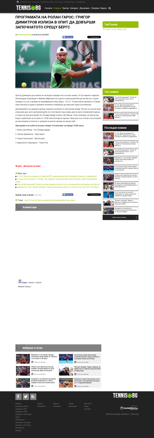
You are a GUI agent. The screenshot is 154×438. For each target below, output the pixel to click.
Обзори (18, 431)
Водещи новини (21, 406)
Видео (103, 8)
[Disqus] (58, 246)
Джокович (84, 8)
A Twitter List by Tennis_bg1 (115, 29)
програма (58, 200)
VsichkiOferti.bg (25, 2)
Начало (48, 8)
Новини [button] (57, 10)
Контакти (88, 404)
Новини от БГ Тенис (23, 425)
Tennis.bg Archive (24, 35)
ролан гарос (69, 200)
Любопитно (20, 420)
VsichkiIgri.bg (80, 2)
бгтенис (32, 200)
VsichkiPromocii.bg (47, 2)
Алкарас (74, 8)
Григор (65, 8)
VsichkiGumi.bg (69, 2)
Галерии (95, 8)
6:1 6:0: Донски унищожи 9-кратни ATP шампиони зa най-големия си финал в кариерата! (57, 176)
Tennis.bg (58, 2)
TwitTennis (111, 24)
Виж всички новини (119, 217)
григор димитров (45, 200)
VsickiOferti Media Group (18, 2)
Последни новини (115, 127)
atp (26, 200)
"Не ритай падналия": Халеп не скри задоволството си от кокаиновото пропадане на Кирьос (58, 184)
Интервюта (19, 428)
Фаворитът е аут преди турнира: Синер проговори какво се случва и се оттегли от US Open (58, 187)
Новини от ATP (21, 409)
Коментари (69, 37)
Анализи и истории (22, 422)
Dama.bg (35, 2)
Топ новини (111, 91)
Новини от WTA (21, 412)
